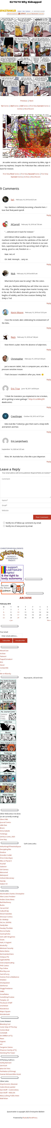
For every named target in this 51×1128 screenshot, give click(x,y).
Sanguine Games (6, 1047)
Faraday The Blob (6, 928)
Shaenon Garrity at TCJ (8, 1050)
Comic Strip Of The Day (8, 1027)
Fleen (2, 1038)
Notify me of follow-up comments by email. (23, 523)
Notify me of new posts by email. (19, 526)
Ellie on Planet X (6, 861)
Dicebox (3, 852)
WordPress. (33, 1118)
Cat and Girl (4, 908)
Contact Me (4, 668)
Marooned (4, 872)
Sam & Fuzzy (4, 974)
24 (18, 618)
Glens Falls (4, 819)
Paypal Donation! (6, 659)
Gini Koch (3, 1065)
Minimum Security (6, 948)
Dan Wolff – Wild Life (7, 1093)
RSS (1, 662)
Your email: (4, 632)
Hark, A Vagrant (5, 942)
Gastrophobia (5, 934)
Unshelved (4, 1006)
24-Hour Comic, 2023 (7, 836)
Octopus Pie (4, 957)
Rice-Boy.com (5, 971)
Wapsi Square (5, 1011)
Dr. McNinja (4, 919)
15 (4, 615)
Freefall (3, 864)
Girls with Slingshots (7, 937)
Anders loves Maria (7, 899)
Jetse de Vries (5, 1068)
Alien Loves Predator (7, 896)
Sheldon (3, 980)
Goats (2, 940)
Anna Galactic (5, 831)
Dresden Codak (6, 855)
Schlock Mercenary (7, 878)
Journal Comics (5, 822)
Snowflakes (4, 994)
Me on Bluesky (5, 673)
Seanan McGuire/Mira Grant (10, 1074)
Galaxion (3, 866)
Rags (13, 337)
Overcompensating (7, 963)
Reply (49, 215)
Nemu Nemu (4, 951)
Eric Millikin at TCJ (6, 1035)
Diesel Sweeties (6, 914)
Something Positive (7, 997)
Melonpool (4, 875)
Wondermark (5, 1014)
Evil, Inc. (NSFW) (5, 922)
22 (4, 618)
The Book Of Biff (6, 1003)
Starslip (3, 881)
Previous (23, 101)
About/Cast (4, 650)
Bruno (2, 828)
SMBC (2, 991)
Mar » (49, 620)
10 (18, 612)
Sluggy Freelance (6, 988)
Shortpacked (5, 983)
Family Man (4, 925)
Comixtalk (3, 1033)
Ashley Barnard (5, 1063)
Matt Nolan (4, 1098)
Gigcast (2, 1041)
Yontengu (3, 834)
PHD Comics (4, 965)
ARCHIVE (26, 598)
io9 (1, 1044)
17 (18, 615)
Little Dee (3, 825)
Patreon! (3, 656)
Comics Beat (4, 1030)
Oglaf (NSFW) (5, 960)
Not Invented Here (7, 954)
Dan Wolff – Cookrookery (9, 1090)
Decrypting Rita (5, 849)
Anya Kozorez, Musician (9, 1084)
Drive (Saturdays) (6, 858)
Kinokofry (3, 945)
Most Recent (29, 109)
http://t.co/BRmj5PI (37, 399)
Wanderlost (4, 1008)
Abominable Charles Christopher (12, 894)
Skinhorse (4, 985)
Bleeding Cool (5, 1024)
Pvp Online (4, 968)
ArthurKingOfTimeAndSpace (10, 846)
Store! (2, 665)
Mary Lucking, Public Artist (9, 1095)
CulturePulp (4, 911)
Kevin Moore (17, 312)
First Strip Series (39, 106)
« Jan (11, 620)
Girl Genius (4, 869)
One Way (3, 839)
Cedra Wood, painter (7, 1087)
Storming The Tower (7, 1053)
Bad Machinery (5, 902)
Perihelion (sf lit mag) (7, 1071)
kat (12, 199)
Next (31, 101)
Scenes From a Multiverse (9, 977)
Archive (20, 109)
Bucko (2, 905)
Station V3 (3, 884)
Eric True (15, 388)
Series (5, 106)
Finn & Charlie (5, 931)
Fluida (24, 1118)
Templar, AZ (4, 1000)
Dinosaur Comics (6, 917)
